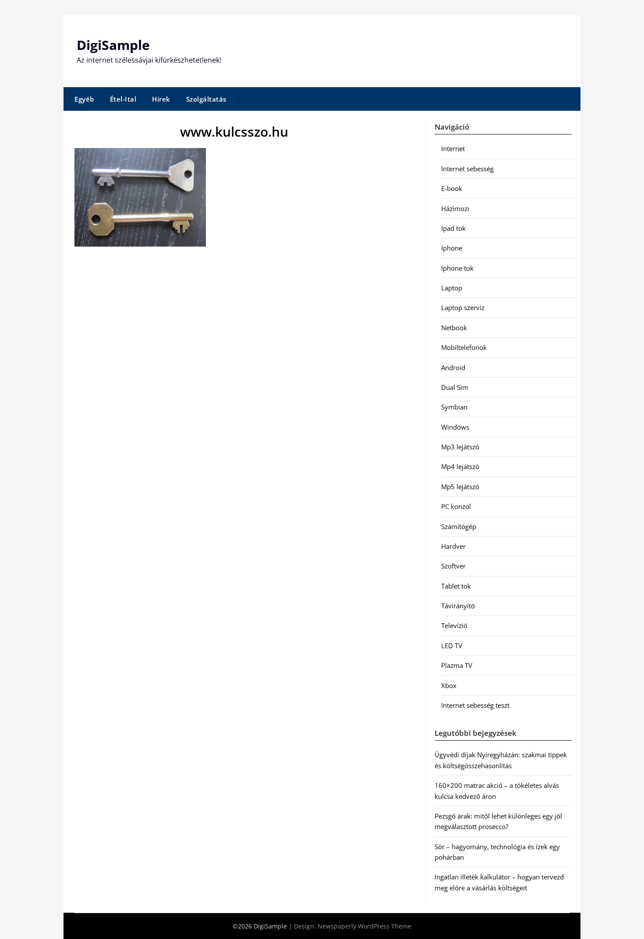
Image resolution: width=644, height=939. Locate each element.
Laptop (451, 287)
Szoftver (453, 565)
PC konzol (456, 506)
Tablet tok (456, 586)
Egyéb (84, 99)
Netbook (454, 327)
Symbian (454, 406)
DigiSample (113, 45)
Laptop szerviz (463, 307)
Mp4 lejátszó (460, 466)
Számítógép (458, 526)
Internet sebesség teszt (475, 705)
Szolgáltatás (206, 99)
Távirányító (458, 605)
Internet (453, 148)
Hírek (161, 99)
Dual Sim (454, 387)
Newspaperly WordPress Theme (364, 926)
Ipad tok (453, 228)
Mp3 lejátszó (460, 446)
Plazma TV (456, 665)
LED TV (451, 645)
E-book (451, 188)
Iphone (451, 248)
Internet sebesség (467, 168)
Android (453, 367)
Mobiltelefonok (464, 347)
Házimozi (455, 208)
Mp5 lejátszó (460, 486)
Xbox (448, 685)
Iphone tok (457, 268)
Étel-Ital (123, 99)
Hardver (453, 546)
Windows (455, 427)
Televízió (454, 625)
